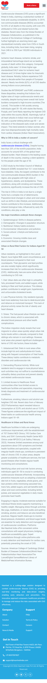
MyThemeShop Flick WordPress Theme (42, 682)
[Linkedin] (21, 675)
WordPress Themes (3, 682)
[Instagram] (30, 675)
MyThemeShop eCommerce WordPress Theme (8, 682)
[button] (44, 5)
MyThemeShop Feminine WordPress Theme (37, 682)
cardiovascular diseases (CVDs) (15, 145)
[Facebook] (17, 675)
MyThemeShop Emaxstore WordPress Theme (13, 682)
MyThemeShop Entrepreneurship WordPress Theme (25, 682)
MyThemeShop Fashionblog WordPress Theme (31, 682)
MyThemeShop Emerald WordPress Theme (19, 682)
